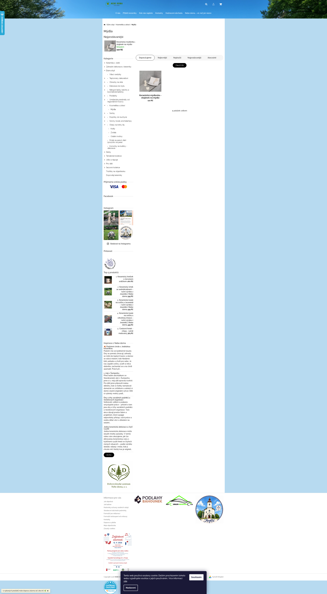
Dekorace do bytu (117, 86)
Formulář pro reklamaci (112, 513)
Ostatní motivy (116, 136)
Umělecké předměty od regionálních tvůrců (118, 101)
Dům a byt (110, 71)
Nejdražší (177, 58)
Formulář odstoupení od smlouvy (115, 516)
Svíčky (112, 113)
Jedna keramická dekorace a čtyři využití (118, 428)
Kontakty (107, 519)
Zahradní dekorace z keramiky (118, 67)
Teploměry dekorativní (118, 78)
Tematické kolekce (114, 156)
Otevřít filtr (179, 65)
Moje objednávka (110, 525)
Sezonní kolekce (113, 167)
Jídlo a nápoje (112, 160)
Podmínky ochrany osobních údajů (116, 507)
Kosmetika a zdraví (117, 106)
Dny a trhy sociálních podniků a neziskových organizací (117, 399)
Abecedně (212, 58)
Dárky (108, 152)
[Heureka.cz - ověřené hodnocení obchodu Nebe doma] (110, 587)
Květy (112, 129)
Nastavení (131, 588)
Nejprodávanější (194, 58)
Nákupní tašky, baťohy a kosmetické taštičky (118, 91)
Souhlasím (196, 577)
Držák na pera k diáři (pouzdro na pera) (116, 141)
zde (125, 581)
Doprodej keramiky (114, 175)
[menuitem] (118, 13)
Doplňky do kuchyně (118, 117)
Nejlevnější (162, 58)
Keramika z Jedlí (113, 63)
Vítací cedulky (115, 74)
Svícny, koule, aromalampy (120, 121)
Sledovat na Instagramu (120, 244)
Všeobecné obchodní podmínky (115, 510)
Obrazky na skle (116, 82)
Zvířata (113, 133)
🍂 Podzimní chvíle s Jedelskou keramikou (117, 348)
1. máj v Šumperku (111, 373)
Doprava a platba (110, 522)
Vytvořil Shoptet (217, 577)
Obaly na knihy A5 (116, 125)
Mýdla (113, 109)
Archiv (109, 455)
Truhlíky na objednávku (115, 171)
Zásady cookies (109, 528)
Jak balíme (107, 504)
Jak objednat (108, 501)
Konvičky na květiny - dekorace (117, 147)
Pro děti (109, 164)
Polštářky (113, 96)
